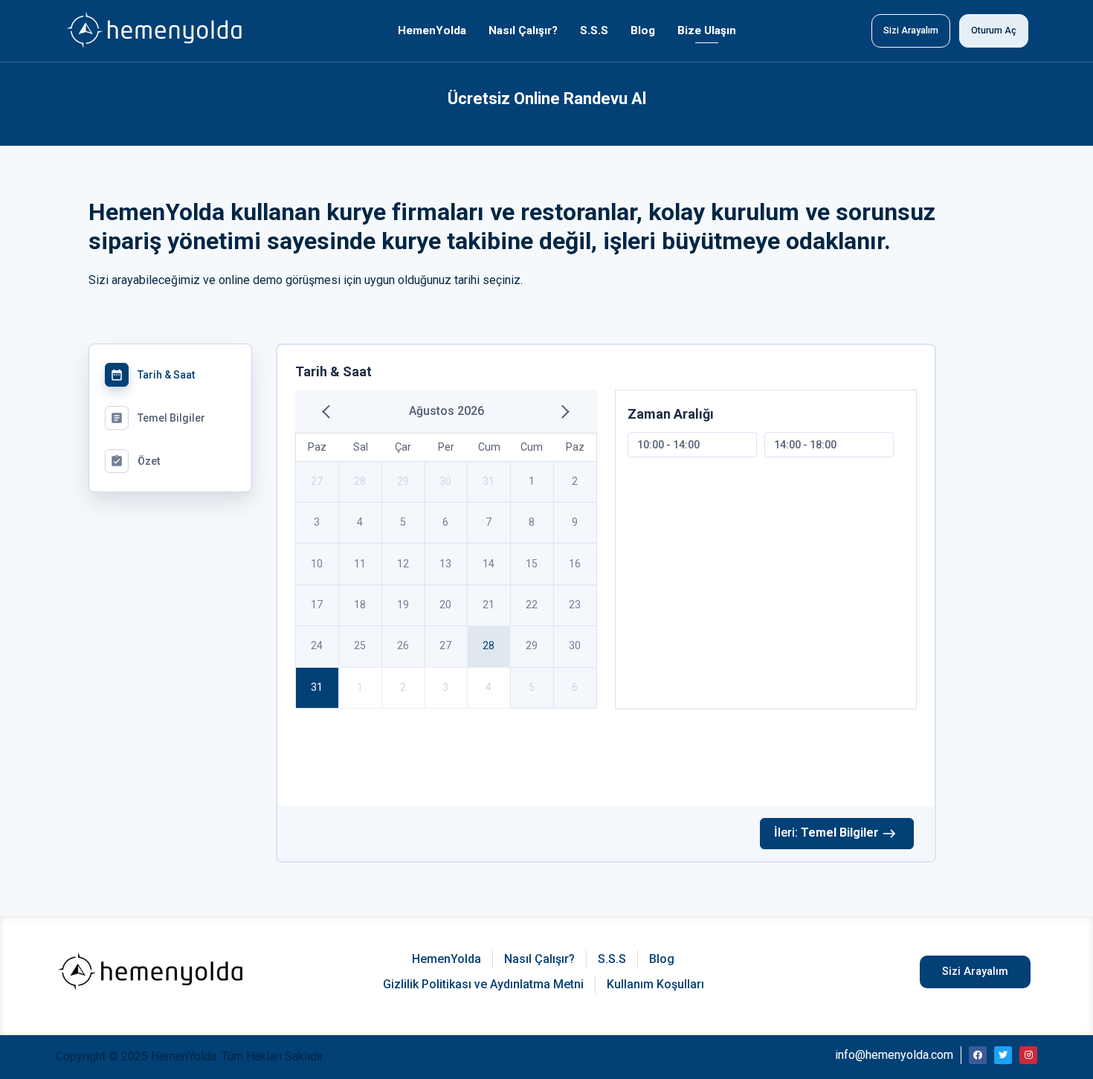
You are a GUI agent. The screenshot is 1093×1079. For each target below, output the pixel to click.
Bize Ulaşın (706, 30)
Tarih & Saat (152, 374)
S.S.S (594, 30)
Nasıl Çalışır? (523, 30)
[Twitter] (1003, 1055)
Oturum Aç (993, 30)
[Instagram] (1028, 1055)
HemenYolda (432, 30)
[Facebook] (978, 1055)
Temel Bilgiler (157, 418)
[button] (975, 972)
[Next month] (562, 411)
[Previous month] (329, 411)
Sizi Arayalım (910, 30)
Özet (135, 461)
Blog (643, 30)
